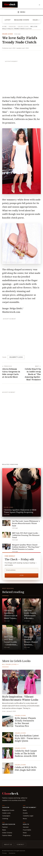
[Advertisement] (21, 77)
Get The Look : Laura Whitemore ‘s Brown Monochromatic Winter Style (32, 617)
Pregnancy (26, 835)
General (25, 827)
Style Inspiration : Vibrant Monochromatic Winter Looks (20, 698)
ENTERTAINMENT (29, 807)
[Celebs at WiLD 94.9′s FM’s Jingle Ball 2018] (7, 768)
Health (26, 824)
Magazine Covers (21, 20)
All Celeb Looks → (10, 664)
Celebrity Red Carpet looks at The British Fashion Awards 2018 (26, 753)
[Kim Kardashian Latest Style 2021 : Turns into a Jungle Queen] (7, 737)
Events (25, 813)
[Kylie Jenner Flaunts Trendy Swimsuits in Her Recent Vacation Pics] (7, 721)
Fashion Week (7, 835)
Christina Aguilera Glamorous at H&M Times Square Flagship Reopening (10, 618)
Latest (8, 20)
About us (8, 844)
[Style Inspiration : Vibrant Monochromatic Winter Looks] (21, 682)
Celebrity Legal (28, 816)
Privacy (4, 853)
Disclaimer (12, 853)
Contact (20, 844)
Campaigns (6, 816)
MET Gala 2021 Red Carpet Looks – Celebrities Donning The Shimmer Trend (10, 644)
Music (25, 818)
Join (21, 575)
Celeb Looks (23, 26)
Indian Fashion (8, 824)
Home (4, 26)
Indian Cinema (7, 832)
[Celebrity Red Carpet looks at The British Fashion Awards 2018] (7, 752)
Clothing (5, 818)
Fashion (12, 26)
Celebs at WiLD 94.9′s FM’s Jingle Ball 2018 (25, 768)
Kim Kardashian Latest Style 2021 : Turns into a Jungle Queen (27, 738)
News (25, 810)
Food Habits (27, 830)
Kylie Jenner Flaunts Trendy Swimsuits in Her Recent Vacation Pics (25, 722)
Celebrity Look (16, 357)
